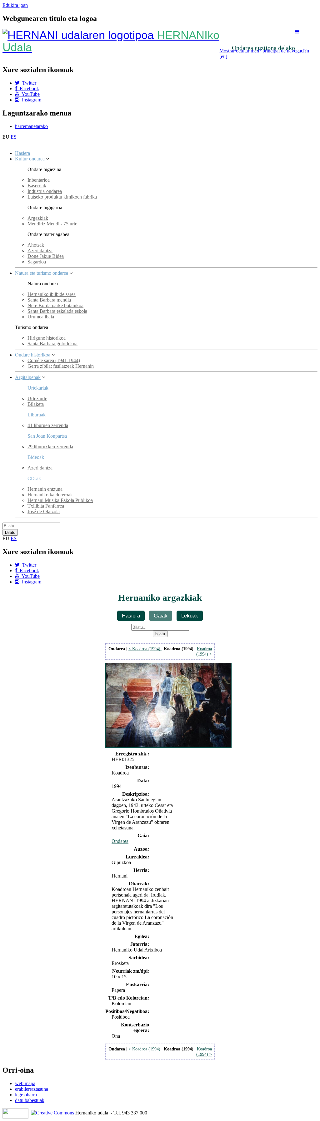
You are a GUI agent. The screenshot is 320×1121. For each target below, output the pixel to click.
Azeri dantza (40, 250)
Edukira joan (15, 5)
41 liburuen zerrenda (48, 425)
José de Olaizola (44, 511)
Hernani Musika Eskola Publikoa (60, 500)
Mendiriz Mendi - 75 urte (52, 223)
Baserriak (37, 185)
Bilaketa (36, 404)
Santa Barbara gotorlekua (53, 343)
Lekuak (189, 615)
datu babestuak (29, 1100)
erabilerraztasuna (31, 1089)
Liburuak (37, 414)
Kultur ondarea (30, 158)
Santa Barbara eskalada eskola (57, 311)
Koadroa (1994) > (204, 651)
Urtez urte (37, 398)
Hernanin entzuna (45, 489)
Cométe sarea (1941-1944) (54, 360)
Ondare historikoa (32, 354)
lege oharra (26, 1094)
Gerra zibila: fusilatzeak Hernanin (61, 366)
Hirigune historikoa (47, 338)
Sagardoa (37, 261)
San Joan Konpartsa (47, 436)
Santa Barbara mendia (49, 299)
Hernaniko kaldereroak (50, 494)
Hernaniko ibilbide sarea (52, 294)
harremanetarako (31, 126)
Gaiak (161, 615)
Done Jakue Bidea (46, 256)
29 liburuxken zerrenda (50, 446)
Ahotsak (36, 245)
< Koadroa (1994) (145, 648)
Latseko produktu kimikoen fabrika (62, 196)
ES (14, 137)
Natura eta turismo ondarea (41, 273)
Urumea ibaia (41, 316)
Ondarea (120, 841)
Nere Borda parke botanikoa (55, 305)
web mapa (25, 1083)
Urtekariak (38, 388)
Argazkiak (38, 218)
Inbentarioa (39, 180)
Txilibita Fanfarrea (46, 506)
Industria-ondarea (45, 191)
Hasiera (22, 153)
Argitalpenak (28, 377)
